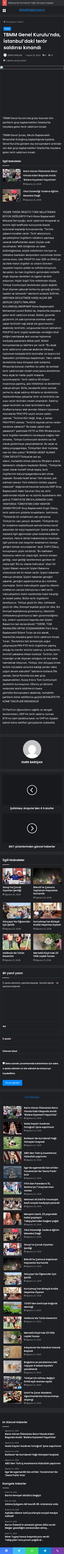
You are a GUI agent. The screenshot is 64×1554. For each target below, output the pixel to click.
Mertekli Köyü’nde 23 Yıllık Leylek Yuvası (45, 954)
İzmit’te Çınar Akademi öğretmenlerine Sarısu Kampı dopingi (41, 1396)
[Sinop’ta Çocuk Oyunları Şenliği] (17, 876)
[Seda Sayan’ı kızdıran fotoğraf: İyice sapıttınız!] (12, 1128)
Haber (20, 21)
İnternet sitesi (10, 1051)
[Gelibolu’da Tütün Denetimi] (17, 942)
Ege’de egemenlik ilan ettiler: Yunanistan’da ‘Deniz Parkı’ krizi (41, 1171)
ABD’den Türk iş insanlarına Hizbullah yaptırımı (40, 1154)
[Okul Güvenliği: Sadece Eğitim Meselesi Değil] (12, 195)
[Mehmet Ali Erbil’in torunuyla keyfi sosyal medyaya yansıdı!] (12, 1204)
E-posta (7, 1038)
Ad (5, 1026)
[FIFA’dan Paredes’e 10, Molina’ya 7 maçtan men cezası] (12, 1188)
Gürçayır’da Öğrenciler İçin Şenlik (16, 923)
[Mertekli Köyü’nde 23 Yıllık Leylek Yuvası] (47, 942)
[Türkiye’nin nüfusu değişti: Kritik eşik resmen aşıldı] (12, 1382)
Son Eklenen (32, 1097)
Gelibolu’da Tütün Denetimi (13, 954)
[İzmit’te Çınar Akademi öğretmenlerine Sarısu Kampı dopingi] (12, 1397)
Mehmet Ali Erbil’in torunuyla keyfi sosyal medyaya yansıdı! (42, 1201)
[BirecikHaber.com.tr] (32, 10)
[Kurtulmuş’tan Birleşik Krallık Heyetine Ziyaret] (47, 910)
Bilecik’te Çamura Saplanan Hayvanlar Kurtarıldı (45, 890)
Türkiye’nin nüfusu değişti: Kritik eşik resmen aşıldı (39, 1379)
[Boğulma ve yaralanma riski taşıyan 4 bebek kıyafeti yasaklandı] (12, 1367)
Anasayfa (10, 21)
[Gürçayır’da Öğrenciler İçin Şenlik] (17, 910)
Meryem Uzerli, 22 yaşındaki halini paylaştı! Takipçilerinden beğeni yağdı (41, 1217)
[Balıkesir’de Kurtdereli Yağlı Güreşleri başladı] (12, 1143)
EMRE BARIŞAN (15, 55)
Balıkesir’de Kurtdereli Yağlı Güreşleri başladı (30, 2)
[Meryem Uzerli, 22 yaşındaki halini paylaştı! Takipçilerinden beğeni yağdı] (12, 1218)
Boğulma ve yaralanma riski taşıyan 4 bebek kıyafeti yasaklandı (40, 1366)
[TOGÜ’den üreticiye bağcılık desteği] (12, 1308)
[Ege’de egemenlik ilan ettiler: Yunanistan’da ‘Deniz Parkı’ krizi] (12, 1172)
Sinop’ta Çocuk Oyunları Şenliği (12, 889)
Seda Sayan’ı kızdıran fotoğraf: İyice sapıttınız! (39, 1125)
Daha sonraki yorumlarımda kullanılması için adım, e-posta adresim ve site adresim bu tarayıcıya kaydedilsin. (31, 1068)
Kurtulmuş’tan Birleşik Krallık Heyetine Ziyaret (47, 923)
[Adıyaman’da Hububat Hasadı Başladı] (12, 1352)
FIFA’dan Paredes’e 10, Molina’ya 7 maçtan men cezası (39, 1187)
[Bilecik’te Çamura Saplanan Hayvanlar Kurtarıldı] (47, 876)
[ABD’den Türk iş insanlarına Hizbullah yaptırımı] (12, 1157)
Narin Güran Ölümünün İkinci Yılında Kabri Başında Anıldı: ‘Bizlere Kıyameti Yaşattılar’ (40, 175)
